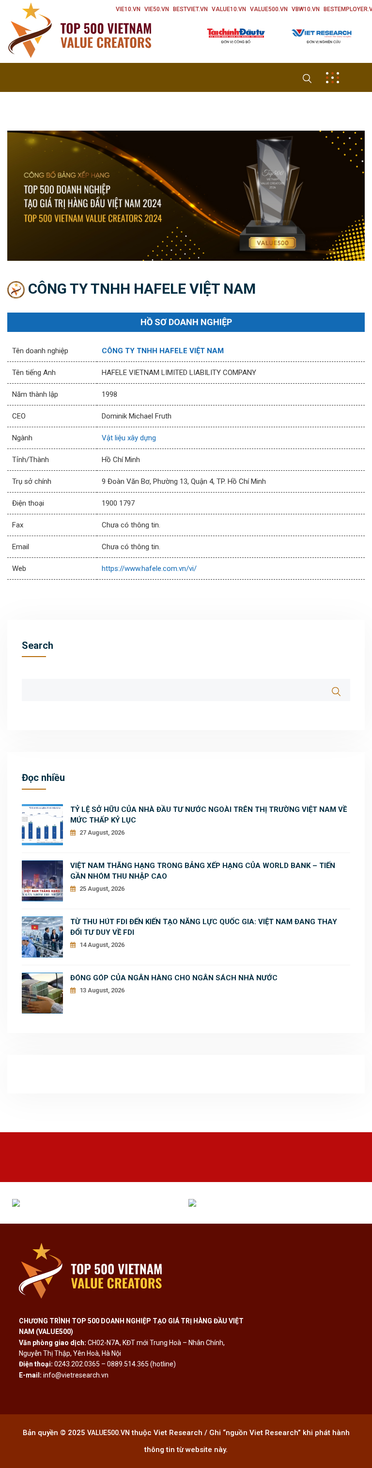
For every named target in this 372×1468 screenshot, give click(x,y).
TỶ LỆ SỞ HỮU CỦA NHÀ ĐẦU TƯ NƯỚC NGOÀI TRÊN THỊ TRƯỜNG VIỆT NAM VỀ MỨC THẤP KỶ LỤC (208, 814)
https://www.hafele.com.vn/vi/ (149, 568)
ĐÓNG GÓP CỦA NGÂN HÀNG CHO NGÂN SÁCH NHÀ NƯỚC (174, 978)
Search (37, 645)
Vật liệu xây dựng (129, 438)
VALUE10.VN (229, 9)
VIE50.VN (156, 9)
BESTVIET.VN (190, 9)
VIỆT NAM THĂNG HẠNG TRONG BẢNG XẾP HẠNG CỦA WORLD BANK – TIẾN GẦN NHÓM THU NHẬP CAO (202, 871)
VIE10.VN (128, 9)
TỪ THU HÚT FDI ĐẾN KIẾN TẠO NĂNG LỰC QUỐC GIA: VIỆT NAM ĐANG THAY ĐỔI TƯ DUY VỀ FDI (203, 927)
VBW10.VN (306, 9)
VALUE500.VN (269, 9)
